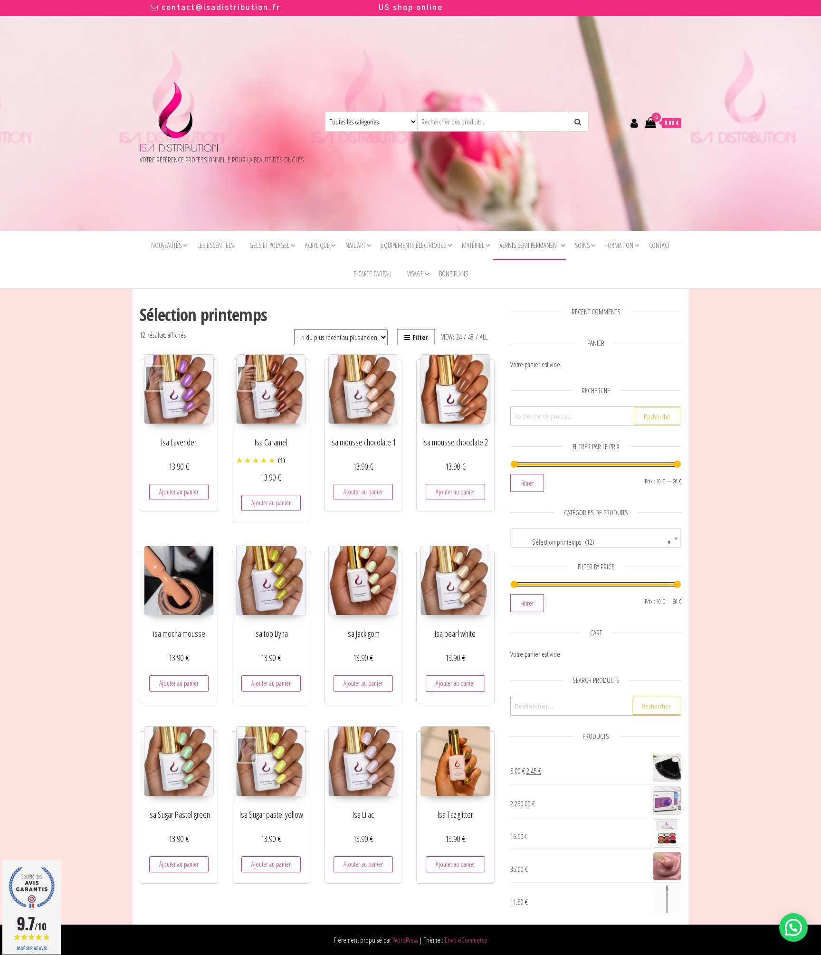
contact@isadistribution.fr (221, 7)
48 (471, 336)
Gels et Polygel (269, 245)
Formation (619, 245)
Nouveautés (166, 245)
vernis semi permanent (529, 245)
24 (459, 336)
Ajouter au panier (179, 491)
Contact (659, 245)
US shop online (411, 7)
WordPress (405, 940)
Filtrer (527, 483)
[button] (793, 927)
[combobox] (595, 538)
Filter (420, 337)
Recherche (657, 416)
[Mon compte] (634, 122)
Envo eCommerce (466, 940)
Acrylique (317, 245)
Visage (415, 273)
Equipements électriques (413, 245)
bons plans (453, 273)
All (483, 336)
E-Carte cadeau (372, 273)
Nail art (355, 245)
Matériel (473, 245)
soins (582, 245)
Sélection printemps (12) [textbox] (593, 542)
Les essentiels (215, 245)
